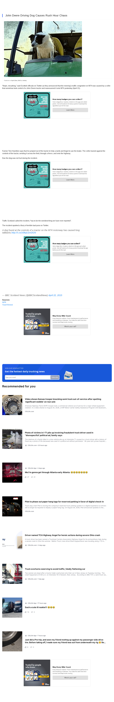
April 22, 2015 (55, 295)
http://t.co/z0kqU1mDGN (23, 232)
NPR (4, 302)
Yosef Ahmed (7, 305)
